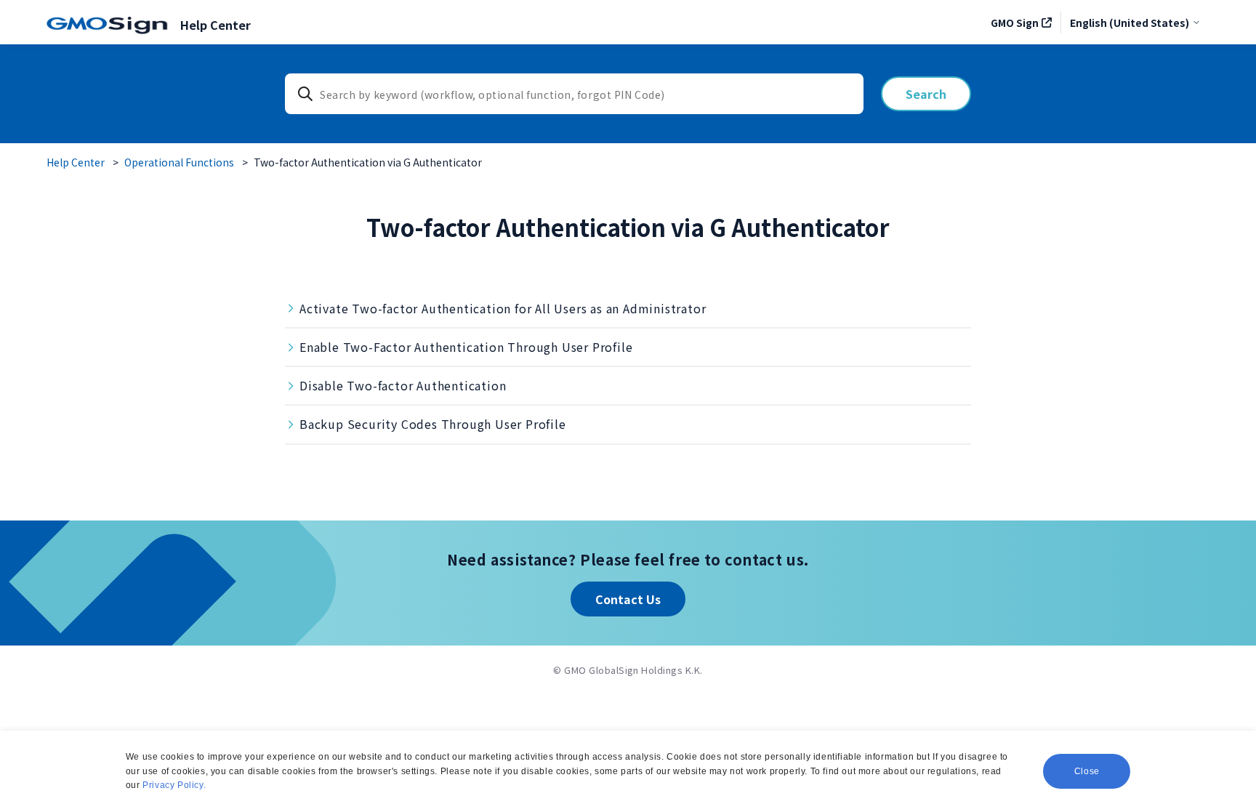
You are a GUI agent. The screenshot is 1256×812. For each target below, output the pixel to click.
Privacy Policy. (174, 785)
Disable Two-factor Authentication (402, 385)
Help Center (76, 162)
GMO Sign (1015, 22)
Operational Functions (179, 162)
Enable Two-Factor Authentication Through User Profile (465, 346)
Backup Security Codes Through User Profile (432, 424)
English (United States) (1129, 22)
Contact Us (628, 599)
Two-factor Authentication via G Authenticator (368, 162)
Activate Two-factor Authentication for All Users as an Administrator (502, 308)
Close (1087, 771)
